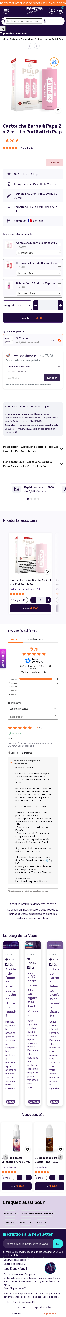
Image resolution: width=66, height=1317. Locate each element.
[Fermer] (3, 28)
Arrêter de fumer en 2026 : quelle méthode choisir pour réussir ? (10, 992)
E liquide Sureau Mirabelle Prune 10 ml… (16, 1159)
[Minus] (33, 600)
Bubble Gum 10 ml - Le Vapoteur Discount (37, 283)
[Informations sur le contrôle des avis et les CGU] (50, 666)
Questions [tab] (34, 639)
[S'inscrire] (58, 1243)
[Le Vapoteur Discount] (30, 10)
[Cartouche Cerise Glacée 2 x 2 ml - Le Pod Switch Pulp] (30, 554)
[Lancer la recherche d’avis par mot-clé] (55, 716)
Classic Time (41, 1166)
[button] (60, 11)
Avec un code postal (16, 371)
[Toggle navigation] (2, 10)
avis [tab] (15, 639)
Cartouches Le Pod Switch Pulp (25, 589)
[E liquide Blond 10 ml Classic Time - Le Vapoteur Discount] (49, 1138)
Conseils (34, 1101)
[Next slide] (60, 1157)
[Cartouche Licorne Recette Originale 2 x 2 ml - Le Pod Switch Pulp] (29, 46)
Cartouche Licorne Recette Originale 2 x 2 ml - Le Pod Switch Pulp (37, 242)
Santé (10, 1101)
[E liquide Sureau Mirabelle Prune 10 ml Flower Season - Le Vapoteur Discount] (16, 1138)
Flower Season (9, 1166)
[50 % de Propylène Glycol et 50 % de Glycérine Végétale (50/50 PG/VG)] (54, 184)
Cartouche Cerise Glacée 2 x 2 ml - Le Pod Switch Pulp (30, 582)
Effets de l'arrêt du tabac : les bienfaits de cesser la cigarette (54, 992)
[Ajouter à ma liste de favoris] (58, 110)
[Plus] (48, 600)
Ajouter (30, 608)
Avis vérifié (16, 733)
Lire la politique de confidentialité (19, 1301)
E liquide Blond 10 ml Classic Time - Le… (48, 1159)
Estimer (52, 377)
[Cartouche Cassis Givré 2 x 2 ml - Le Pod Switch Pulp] (37, 46)
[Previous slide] (5, 1157)
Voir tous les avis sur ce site (33, 672)
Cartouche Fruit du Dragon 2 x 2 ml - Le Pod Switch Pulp (37, 262)
